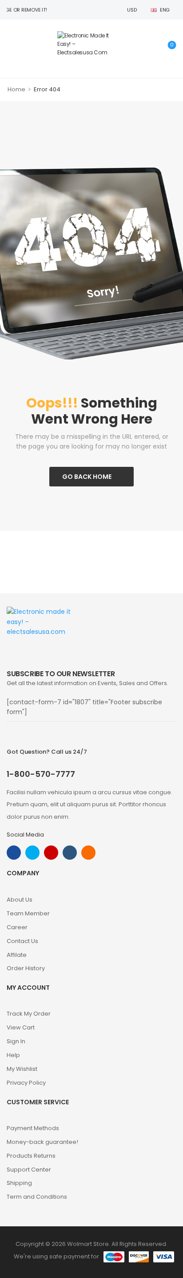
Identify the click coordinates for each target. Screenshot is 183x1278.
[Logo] (89, 44)
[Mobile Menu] (11, 44)
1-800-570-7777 (41, 774)
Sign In (16, 1041)
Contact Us (22, 941)
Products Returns (31, 1155)
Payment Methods (33, 1128)
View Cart (21, 1027)
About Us (19, 899)
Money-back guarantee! (42, 1142)
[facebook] (14, 852)
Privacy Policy (26, 1082)
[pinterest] (88, 852)
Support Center (29, 1169)
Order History (26, 968)
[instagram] (51, 852)
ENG (165, 9)
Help (13, 1055)
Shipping (19, 1183)
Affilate (17, 955)
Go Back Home (86, 476)
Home (16, 89)
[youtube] (70, 852)
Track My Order (29, 1013)
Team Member (28, 913)
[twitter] (32, 852)
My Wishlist (22, 1069)
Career (17, 927)
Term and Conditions (37, 1196)
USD (131, 9)
